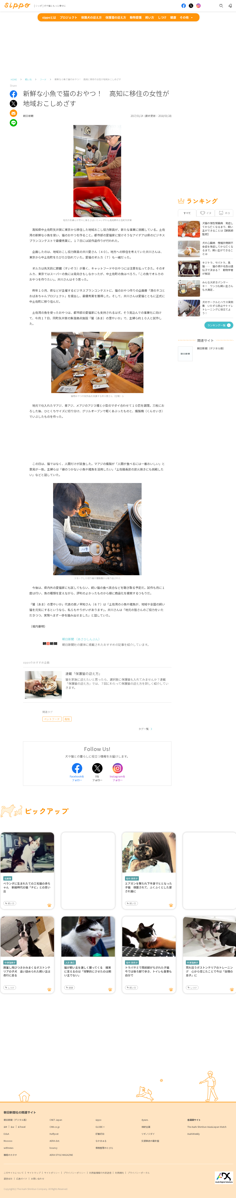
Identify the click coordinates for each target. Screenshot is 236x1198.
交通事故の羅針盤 (150, 1140)
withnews (8, 1147)
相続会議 (145, 1126)
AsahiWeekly (193, 1133)
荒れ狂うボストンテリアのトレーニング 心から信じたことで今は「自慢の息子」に (209, 971)
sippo (98, 1119)
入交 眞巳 (70, 962)
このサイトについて (14, 1172)
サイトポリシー (52, 1172)
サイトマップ (34, 1172)
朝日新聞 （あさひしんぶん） (81, 639)
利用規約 (119, 1172)
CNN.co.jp (55, 1126)
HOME (14, 79)
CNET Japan (56, 1119)
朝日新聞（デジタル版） (16, 1119)
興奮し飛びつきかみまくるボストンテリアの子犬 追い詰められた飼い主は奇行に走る (26, 971)
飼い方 (149, 17)
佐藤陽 (7, 878)
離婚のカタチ (10, 1154)
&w (12, 1126)
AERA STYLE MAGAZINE (61, 1154)
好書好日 (100, 1133)
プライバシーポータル (139, 1172)
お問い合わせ (37, 1178)
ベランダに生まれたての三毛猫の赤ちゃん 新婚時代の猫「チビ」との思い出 (26, 887)
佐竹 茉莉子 (132, 878)
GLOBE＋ (100, 1126)
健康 (173, 17)
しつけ (162, 17)
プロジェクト (68, 17)
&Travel (21, 1126)
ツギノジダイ (148, 1133)
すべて (187, 213)
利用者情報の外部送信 (100, 1172)
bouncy (53, 1147)
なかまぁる (101, 1140)
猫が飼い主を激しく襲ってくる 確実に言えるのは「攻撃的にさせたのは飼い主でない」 (87, 971)
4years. (144, 1119)
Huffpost (54, 1133)
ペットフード (52, 719)
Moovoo (8, 1140)
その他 (184, 17)
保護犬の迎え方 (91, 17)
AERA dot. (55, 1140)
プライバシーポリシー (74, 1172)
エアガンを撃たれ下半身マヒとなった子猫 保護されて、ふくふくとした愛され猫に (148, 887)
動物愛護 (136, 17)
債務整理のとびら (104, 1147)
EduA (6, 1133)
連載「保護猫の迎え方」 (83, 673)
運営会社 (8, 1178)
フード (43, 79)
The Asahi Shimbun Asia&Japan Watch (206, 1126)
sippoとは (49, 17)
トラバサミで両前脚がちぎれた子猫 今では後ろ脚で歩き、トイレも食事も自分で (148, 971)
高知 (67, 719)
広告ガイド (21, 1178)
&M (5, 1126)
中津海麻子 (9, 962)
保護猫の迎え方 (115, 17)
